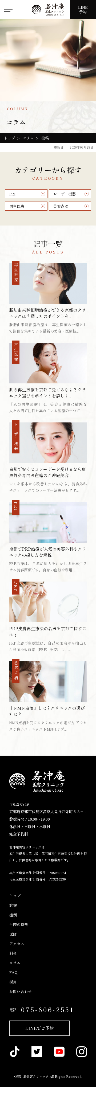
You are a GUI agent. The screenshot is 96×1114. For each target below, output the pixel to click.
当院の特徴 (18, 924)
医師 (13, 934)
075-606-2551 (47, 1009)
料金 (13, 953)
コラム (15, 962)
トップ (15, 895)
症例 (13, 915)
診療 (13, 905)
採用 (13, 982)
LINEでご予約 (39, 1028)
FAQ (13, 972)
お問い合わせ (20, 991)
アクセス (16, 943)
